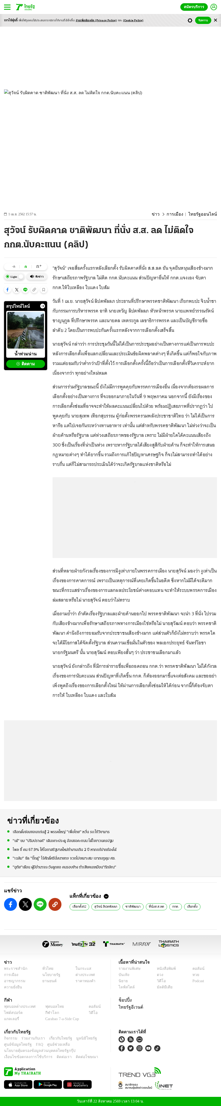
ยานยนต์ (47, 981)
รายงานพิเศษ (129, 969)
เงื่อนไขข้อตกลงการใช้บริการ (25, 1057)
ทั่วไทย (46, 969)
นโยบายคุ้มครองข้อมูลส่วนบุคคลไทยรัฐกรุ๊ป (36, 1051)
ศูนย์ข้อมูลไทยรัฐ (16, 1044)
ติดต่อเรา (57, 1057)
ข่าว (161, 214)
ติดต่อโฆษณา (78, 1057)
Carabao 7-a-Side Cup (61, 1019)
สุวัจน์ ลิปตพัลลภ (106, 906)
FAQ (36, 1044)
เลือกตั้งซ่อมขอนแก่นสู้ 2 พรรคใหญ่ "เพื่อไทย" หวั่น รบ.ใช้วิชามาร (61, 832)
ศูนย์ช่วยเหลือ (53, 1044)
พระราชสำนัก (14, 969)
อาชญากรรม (13, 981)
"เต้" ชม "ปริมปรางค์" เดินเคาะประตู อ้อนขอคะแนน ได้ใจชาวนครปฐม (63, 841)
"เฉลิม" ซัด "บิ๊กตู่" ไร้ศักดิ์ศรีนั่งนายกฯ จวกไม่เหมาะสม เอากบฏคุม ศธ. (64, 858)
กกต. (173, 906)
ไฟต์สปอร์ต (12, 1013)
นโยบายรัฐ (49, 975)
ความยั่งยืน (12, 987)
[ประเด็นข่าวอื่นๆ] (42, 306)
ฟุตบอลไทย (50, 1007)
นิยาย (123, 981)
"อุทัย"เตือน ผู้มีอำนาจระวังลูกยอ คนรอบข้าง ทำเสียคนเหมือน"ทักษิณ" (64, 867)
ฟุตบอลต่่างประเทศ (18, 1007)
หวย (193, 975)
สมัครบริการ (195, 7)
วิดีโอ (160, 981)
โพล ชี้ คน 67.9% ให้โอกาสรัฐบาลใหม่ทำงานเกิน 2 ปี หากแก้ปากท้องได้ (64, 849)
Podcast (197, 981)
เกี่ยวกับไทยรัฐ (56, 1038)
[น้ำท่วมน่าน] (25, 330)
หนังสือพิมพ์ (164, 969)
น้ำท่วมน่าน (25, 354)
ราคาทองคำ (84, 981)
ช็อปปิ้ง (124, 1000)
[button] (7, 289)
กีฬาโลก (48, 1013)
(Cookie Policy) (133, 20)
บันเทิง (123, 975)
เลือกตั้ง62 (79, 906)
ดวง (159, 975)
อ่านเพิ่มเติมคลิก (96, 20)
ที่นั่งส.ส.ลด (154, 906)
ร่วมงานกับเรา (31, 1038)
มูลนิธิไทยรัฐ (80, 1038)
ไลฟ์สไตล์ (125, 987)
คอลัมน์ (195, 969)
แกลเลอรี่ (11, 1019)
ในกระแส (81, 969)
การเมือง (179, 214)
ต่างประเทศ (83, 975)
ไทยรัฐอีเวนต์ (129, 1007)
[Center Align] (215, 20)
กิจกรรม (10, 1038)
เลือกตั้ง (190, 906)
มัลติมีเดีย (163, 987)
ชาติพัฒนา (132, 906)
